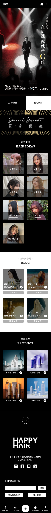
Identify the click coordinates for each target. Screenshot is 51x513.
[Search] (47, 4)
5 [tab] (31, 88)
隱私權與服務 (14, 495)
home (42, 4)
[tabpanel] (25, 52)
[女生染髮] (13, 163)
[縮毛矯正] (13, 210)
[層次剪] (37, 210)
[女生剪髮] (37, 163)
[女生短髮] (13, 186)
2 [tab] (22, 88)
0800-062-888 (25, 460)
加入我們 (37, 495)
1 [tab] (19, 88)
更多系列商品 (12, 373)
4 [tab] (28, 88)
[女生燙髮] (37, 186)
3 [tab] (25, 88)
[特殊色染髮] (13, 233)
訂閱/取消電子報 (12, 481)
